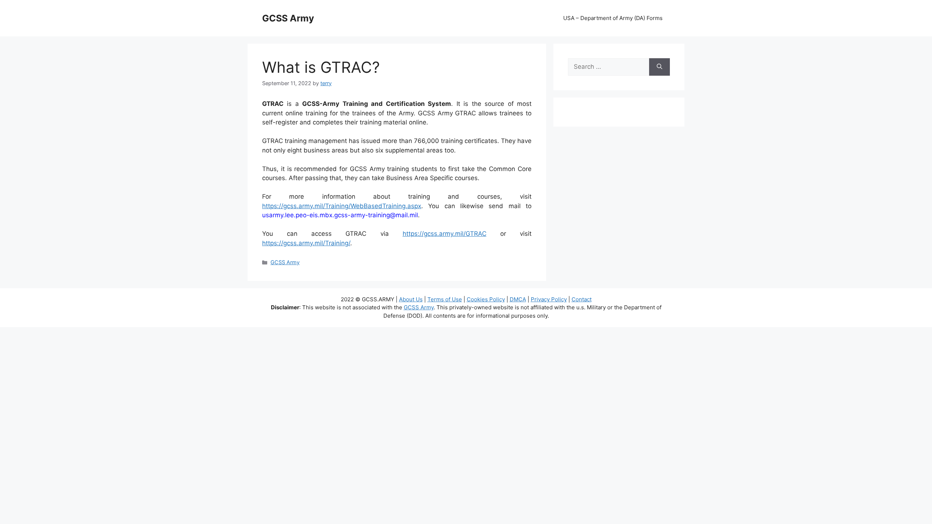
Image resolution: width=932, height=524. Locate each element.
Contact (582, 299)
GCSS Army (288, 18)
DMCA (518, 299)
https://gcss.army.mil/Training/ (306, 243)
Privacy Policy (549, 299)
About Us (411, 299)
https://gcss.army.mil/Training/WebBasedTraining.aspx (341, 206)
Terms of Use (444, 299)
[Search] (659, 67)
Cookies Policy (486, 299)
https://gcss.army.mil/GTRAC (444, 233)
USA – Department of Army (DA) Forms (613, 18)
